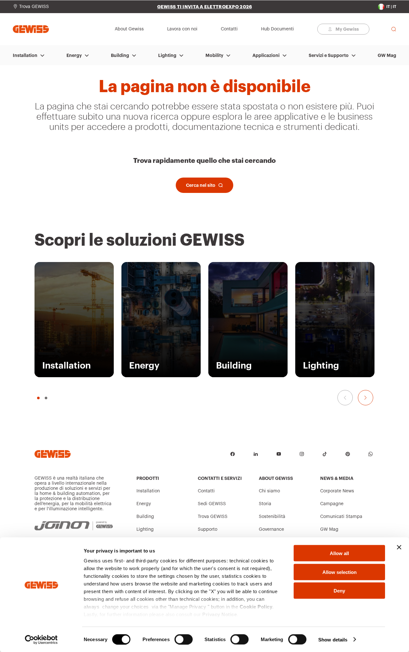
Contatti (206, 491)
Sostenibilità (272, 516)
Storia (265, 504)
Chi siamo (269, 491)
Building (120, 55)
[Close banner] (399, 547)
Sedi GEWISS (212, 504)
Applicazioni (266, 55)
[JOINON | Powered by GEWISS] (74, 526)
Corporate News (337, 491)
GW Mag (387, 55)
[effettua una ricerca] (393, 29)
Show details (332, 639)
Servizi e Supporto (329, 55)
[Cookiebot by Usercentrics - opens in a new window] (41, 639)
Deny (339, 590)
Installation (25, 55)
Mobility (214, 55)
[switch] (183, 639)
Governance (271, 529)
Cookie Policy (256, 606)
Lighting (167, 55)
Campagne (331, 504)
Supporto (207, 529)
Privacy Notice (219, 614)
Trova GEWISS (213, 516)
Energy (74, 55)
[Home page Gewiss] (31, 29)
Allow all (339, 553)
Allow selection (339, 572)
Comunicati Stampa (341, 516)
